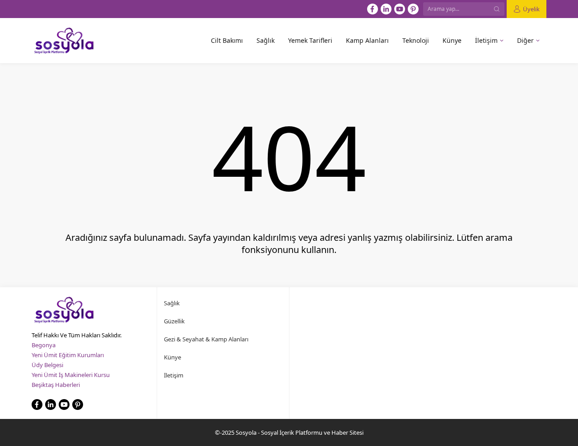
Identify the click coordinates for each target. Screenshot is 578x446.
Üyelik (531, 9)
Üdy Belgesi (47, 365)
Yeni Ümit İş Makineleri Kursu (71, 375)
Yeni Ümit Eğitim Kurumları (68, 355)
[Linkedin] (386, 9)
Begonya (44, 345)
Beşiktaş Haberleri (56, 385)
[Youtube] (399, 9)
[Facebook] (372, 9)
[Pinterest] (413, 9)
